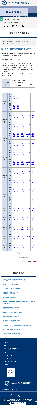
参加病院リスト (8, 44)
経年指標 (18, 253)
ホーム (7, 19)
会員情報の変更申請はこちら (11, 372)
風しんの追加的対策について (11, 329)
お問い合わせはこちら (11, 389)
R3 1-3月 (28, 172)
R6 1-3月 (28, 116)
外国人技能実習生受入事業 (11, 316)
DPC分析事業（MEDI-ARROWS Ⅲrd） (14, 280)
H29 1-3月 (28, 228)
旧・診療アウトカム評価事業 (11, 288)
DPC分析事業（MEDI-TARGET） (13, 334)
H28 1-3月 (28, 237)
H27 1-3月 (28, 247)
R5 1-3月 (28, 135)
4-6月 (14, 97)
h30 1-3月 (28, 209)
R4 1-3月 (28, 153)
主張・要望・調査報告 (11, 349)
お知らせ (7, 365)
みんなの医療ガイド (10, 362)
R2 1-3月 (28, 191)
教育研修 (7, 352)
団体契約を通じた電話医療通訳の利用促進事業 (17, 325)
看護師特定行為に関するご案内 (12, 312)
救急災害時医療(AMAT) (10, 297)
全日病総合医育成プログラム (11, 321)
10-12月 (22, 116)
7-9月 (18, 97)
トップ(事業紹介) (9, 41)
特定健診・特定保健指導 (10, 293)
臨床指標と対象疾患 (23, 41)
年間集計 (33, 116)
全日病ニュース (9, 358)
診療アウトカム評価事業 (11, 22)
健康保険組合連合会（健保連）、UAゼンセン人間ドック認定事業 (19, 302)
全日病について (9, 346)
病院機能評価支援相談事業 (11, 308)
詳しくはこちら (17, 403)
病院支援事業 (16, 19)
